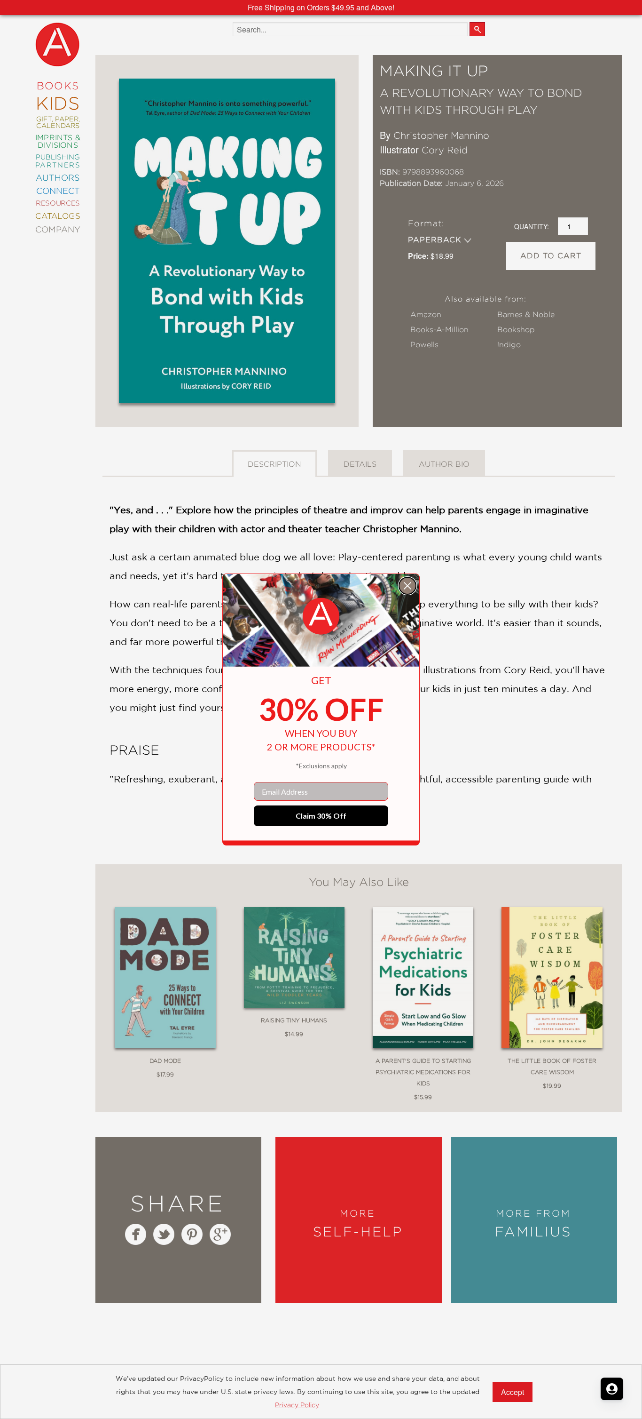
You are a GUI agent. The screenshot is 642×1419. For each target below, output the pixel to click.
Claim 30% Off (321, 815)
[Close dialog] (407, 585)
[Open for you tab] (612, 1389)
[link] (321, 616)
